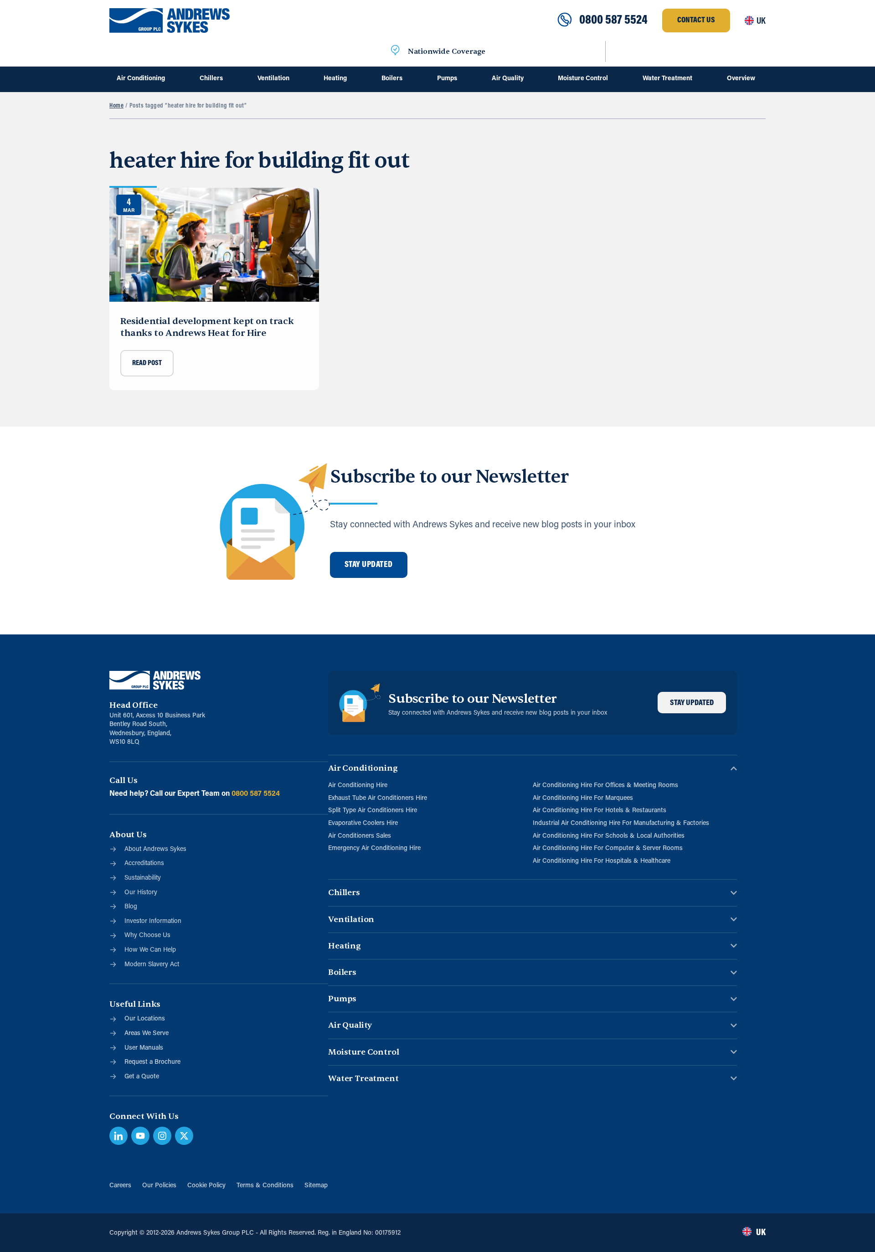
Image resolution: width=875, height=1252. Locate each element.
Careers (120, 1185)
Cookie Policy (206, 1185)
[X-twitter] (184, 1136)
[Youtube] (140, 1136)
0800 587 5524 (613, 20)
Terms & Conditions (265, 1185)
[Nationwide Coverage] (395, 51)
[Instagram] (162, 1136)
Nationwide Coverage (446, 51)
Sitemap (316, 1185)
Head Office (133, 705)
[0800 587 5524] (564, 20)
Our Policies (159, 1185)
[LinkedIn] (118, 1136)
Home (116, 106)
